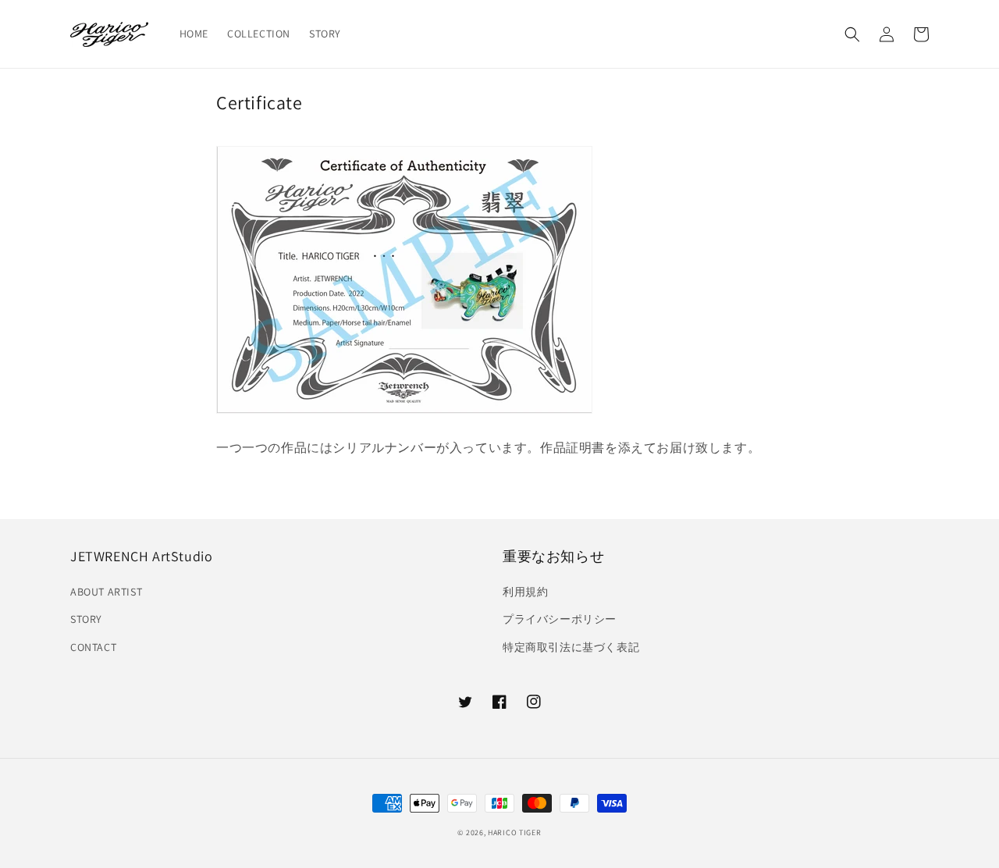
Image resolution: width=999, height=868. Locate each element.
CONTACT (93, 647)
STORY (86, 619)
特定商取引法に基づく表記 (571, 647)
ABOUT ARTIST (106, 592)
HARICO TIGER (514, 832)
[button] (852, 34)
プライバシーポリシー (560, 619)
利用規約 (525, 592)
